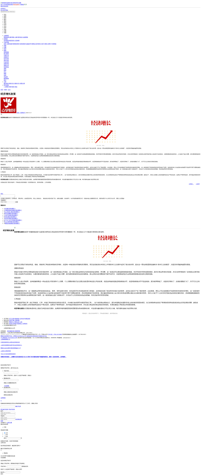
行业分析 (6, 62)
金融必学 (28, 43)
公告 (21, 322)
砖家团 (6, 39)
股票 (10, 86)
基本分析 (6, 60)
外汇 (5, 72)
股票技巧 (21, 112)
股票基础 (6, 52)
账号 (2, 411)
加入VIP (3, 4)
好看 (5, 47)
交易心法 (6, 55)
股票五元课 (34, 43)
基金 (16, 86)
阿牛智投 (6, 85)
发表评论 (3, 200)
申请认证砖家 (13, 323)
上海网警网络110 (5, 339)
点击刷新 (6, 385)
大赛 (5, 81)
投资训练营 (22, 43)
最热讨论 (16, 83)
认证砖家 (16, 40)
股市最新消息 (11, 331)
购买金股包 (16, 4)
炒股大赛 (22, 83)
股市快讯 (20, 37)
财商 (5, 50)
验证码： (3, 472)
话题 (5, 45)
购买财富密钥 (9, 4)
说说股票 (6, 40)
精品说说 (11, 40)
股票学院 (17, 331)
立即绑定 (3, 397)
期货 (5, 70)
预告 (13, 37)
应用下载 (11, 320)
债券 (5, 68)
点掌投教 (16, 320)
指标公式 (6, 65)
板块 (13, 86)
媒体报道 (16, 318)
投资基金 (6, 67)
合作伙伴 (22, 318)
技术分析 (6, 58)
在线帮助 (25, 37)
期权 (5, 73)
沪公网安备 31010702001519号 (9, 337)
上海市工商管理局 (6, 351)
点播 (16, 37)
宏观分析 (6, 63)
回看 (10, 37)
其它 (5, 80)
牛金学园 (6, 42)
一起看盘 (6, 86)
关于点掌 (11, 318)
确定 (16, 406)
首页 (5, 43)
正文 (9, 89)
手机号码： (4, 466)
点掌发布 (24, 323)
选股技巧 (6, 57)
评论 (2, 193)
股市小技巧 (41, 43)
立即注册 (9, 422)
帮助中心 (11, 322)
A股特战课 (10, 43)
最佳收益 (6, 83)
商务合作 (16, 322)
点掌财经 (6, 35)
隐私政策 (27, 318)
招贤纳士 (19, 323)
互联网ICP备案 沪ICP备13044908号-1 (11, 334)
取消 (19, 406)
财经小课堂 (48, 43)
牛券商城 (53, 43)
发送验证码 (18, 419)
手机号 (2, 416)
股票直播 (6, 37)
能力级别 (6, 53)
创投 (5, 75)
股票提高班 (16, 43)
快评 (5, 48)
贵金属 (6, 77)
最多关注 (11, 83)
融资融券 (6, 78)
